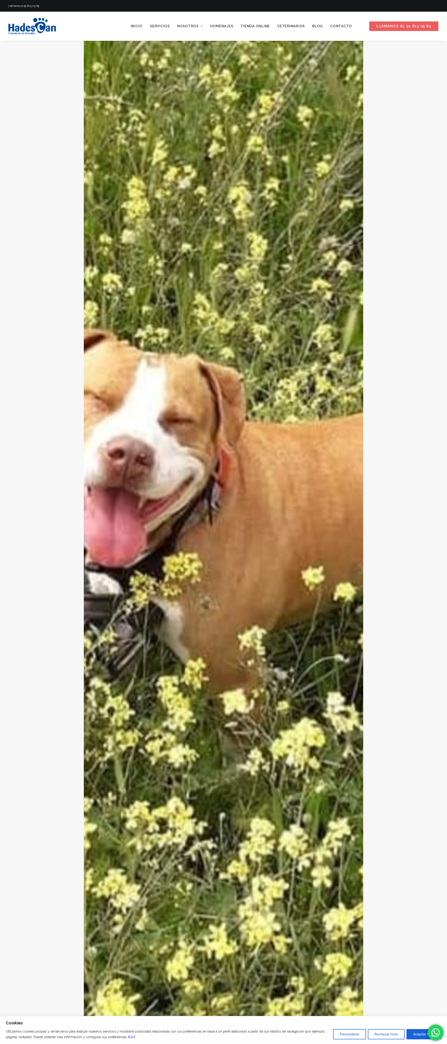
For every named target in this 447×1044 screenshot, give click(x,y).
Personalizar (349, 1034)
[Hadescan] (32, 26)
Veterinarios (291, 26)
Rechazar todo (386, 1034)
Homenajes (221, 26)
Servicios (160, 26)
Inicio (137, 26)
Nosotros (188, 26)
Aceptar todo (423, 1034)
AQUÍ (131, 1037)
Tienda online (255, 26)
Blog (317, 26)
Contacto (341, 26)
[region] (223, 1030)
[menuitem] (137, 26)
